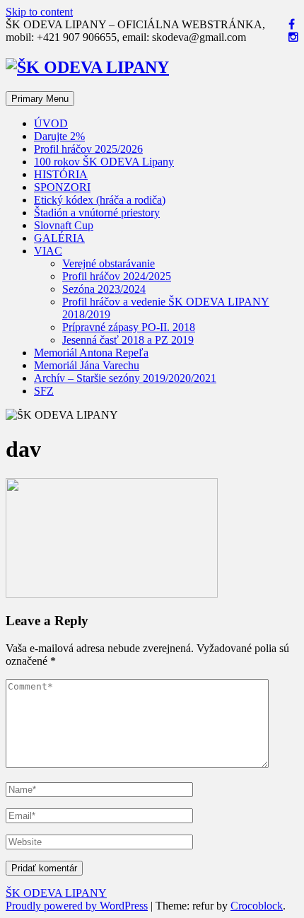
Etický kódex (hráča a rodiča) (99, 200)
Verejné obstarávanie (108, 263)
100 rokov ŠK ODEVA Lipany (104, 162)
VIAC (48, 251)
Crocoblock (256, 906)
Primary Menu (40, 98)
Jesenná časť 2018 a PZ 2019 (128, 340)
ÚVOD (51, 123)
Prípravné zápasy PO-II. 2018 (128, 327)
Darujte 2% (59, 136)
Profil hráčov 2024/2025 (116, 276)
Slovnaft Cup (63, 225)
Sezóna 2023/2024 (104, 289)
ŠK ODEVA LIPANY (56, 893)
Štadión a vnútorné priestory (97, 213)
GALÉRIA (59, 238)
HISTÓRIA (61, 174)
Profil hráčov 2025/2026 (88, 149)
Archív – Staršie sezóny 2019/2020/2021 (125, 378)
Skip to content (39, 12)
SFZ (44, 391)
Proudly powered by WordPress (77, 906)
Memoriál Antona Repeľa (91, 353)
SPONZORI (62, 187)
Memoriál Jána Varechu (86, 365)
